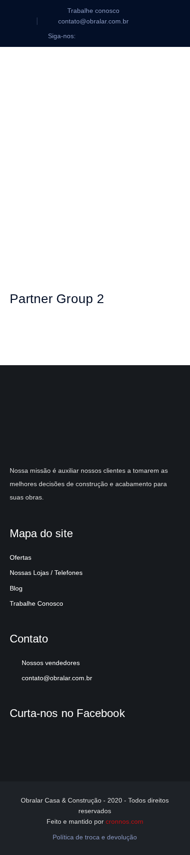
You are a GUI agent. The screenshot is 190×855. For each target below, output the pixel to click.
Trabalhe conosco (93, 10)
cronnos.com (124, 821)
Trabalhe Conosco (36, 603)
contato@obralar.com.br (57, 678)
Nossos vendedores (51, 662)
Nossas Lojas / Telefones (46, 572)
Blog (16, 588)
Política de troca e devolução (95, 837)
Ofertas (20, 557)
